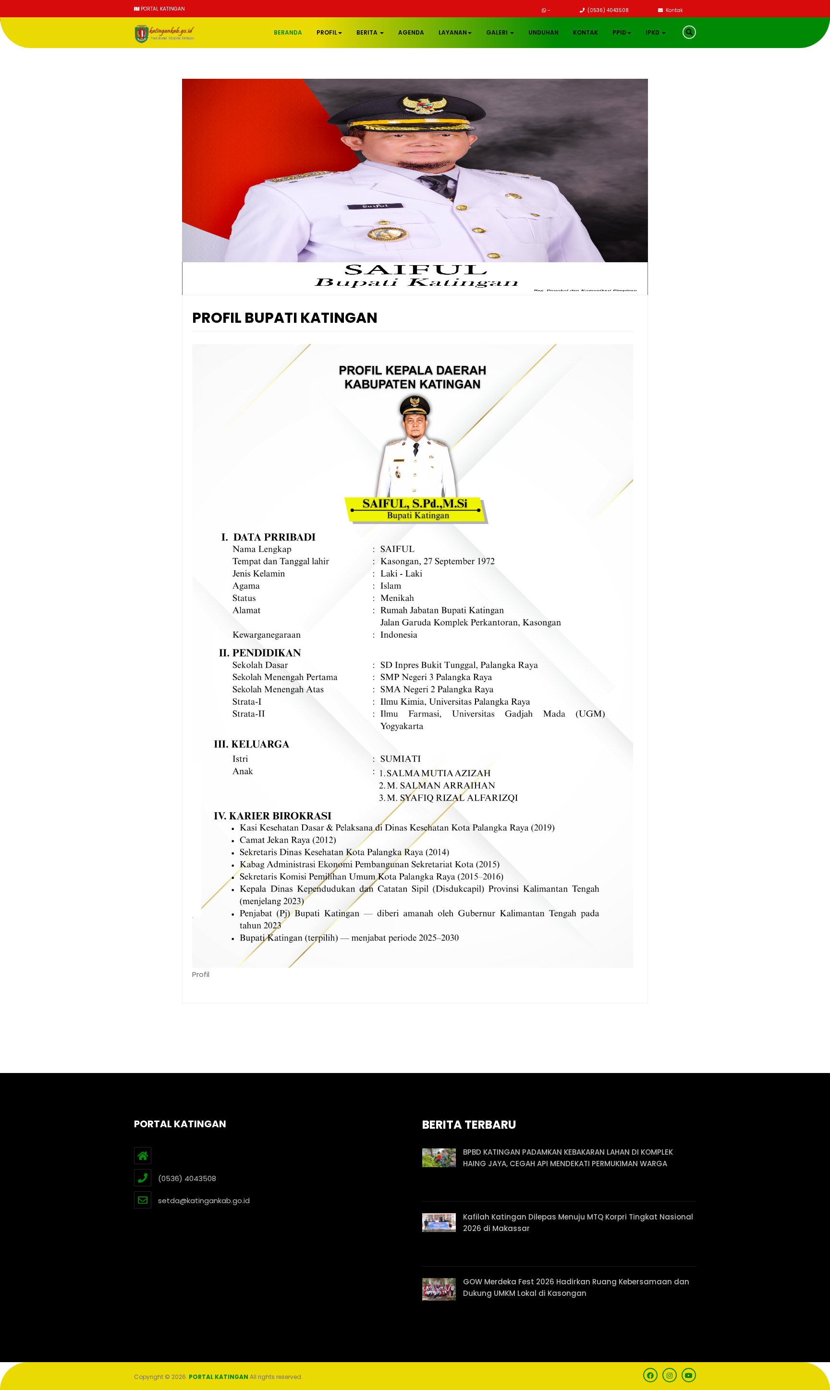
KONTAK (585, 32)
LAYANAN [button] (453, 32)
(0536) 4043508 (607, 10)
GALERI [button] (497, 32)
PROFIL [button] (327, 32)
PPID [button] (619, 32)
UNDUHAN (543, 32)
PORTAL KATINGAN (218, 1377)
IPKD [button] (653, 32)
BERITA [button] (367, 32)
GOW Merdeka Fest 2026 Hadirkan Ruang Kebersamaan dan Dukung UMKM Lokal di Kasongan (576, 1287)
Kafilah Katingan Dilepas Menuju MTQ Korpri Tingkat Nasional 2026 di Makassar (578, 1222)
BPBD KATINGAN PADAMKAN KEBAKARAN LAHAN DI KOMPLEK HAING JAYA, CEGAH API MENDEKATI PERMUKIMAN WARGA (568, 1158)
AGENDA (411, 32)
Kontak (673, 10)
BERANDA (288, 32)
